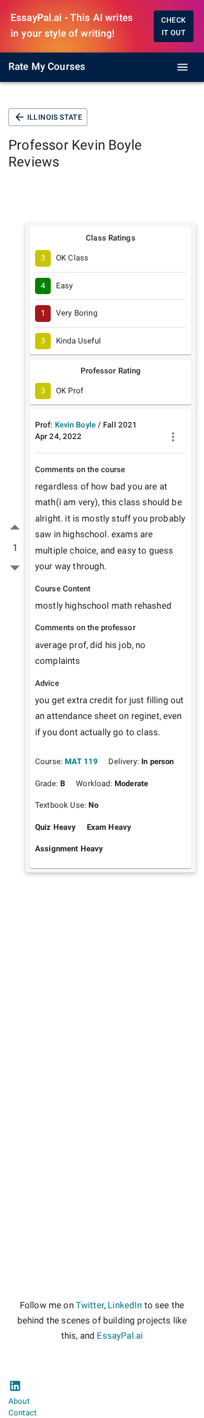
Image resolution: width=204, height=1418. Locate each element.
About (19, 1401)
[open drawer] (182, 67)
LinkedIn (125, 1305)
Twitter (90, 1305)
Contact (22, 1412)
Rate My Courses (46, 66)
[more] (173, 437)
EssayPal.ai (120, 1336)
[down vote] (15, 567)
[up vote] (15, 527)
